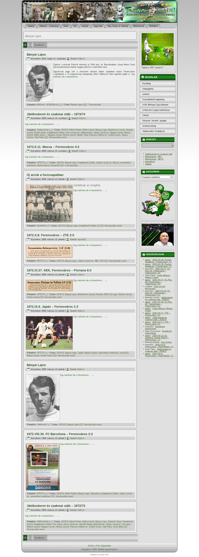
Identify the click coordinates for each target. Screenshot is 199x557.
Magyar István (116, 132)
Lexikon (145, 94)
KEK (106, 294)
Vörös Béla (118, 527)
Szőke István (114, 135)
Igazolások (150, 161)
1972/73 (40, 162)
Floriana (99, 294)
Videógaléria (147, 89)
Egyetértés (106, 546)
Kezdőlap (146, 83)
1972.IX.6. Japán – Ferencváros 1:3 (52, 306)
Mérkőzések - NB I (153, 156)
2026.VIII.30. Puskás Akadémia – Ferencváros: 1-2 (158, 261)
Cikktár (145, 115)
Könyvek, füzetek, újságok (154, 120)
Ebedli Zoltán (40, 132)
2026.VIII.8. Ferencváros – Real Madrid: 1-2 (159, 346)
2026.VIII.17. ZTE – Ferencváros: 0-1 (157, 314)
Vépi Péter (39, 137)
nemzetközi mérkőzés (108, 353)
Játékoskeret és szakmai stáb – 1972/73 (56, 505)
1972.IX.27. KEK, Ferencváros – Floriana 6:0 (59, 270)
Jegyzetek (98, 26)
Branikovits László (116, 130)
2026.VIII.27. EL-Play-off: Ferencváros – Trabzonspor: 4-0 (158, 271)
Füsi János (57, 524)
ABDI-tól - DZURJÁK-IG (47, 104)
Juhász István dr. (101, 132)
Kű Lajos (114, 294)
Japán (80, 353)
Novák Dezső (43, 165)
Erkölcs (91, 546)
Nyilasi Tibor (82, 135)
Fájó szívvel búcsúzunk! (155, 287)
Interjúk (85, 26)
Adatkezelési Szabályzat (153, 131)
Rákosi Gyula (33, 355)
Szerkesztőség (149, 126)
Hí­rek (65, 26)
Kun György (166, 342)
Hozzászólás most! (58, 137)
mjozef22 (82, 239)
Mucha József (69, 135)
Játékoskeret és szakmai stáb (158, 154)
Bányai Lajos (36, 54)
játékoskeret (86, 132)
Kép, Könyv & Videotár (118, 26)
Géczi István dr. (72, 132)
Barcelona (95, 493)
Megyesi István (55, 135)
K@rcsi (81, 58)
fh (98, 226)
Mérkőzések (138, 26)
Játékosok (41, 424)
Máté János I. (40, 135)
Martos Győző (91, 353)
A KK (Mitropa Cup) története (155, 105)
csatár (64, 64)
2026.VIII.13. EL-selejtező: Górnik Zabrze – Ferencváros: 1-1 (157, 337)
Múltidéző (153, 26)
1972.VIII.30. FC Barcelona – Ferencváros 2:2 (60, 434)
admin (147, 260)
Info (75, 26)
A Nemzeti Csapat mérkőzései (156, 110)
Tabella (148, 164)
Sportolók (41, 226)
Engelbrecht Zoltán (55, 132)
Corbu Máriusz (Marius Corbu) (157, 276)
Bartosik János (115, 521)
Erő (98, 546)
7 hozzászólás (94, 104)
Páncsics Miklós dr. (98, 135)
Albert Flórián (75, 130)
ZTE (102, 261)
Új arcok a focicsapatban (45, 175)
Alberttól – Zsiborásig (48, 26)
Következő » (40, 45)
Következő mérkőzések (155, 327)
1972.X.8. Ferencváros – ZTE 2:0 (50, 235)
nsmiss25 (55, 165)
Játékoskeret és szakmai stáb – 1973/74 (56, 114)
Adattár (31, 26)
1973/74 (64, 130)
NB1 (97, 261)
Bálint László (88, 130)
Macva (116, 162)
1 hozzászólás (71, 165)
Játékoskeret (43, 130)
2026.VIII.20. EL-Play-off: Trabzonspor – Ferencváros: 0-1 (158, 293)
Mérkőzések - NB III (154, 159)
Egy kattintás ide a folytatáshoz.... (42, 124)
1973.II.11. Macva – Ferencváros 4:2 (53, 147)
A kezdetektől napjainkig (153, 99)
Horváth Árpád (85, 524)
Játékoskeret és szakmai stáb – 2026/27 (159, 298)
